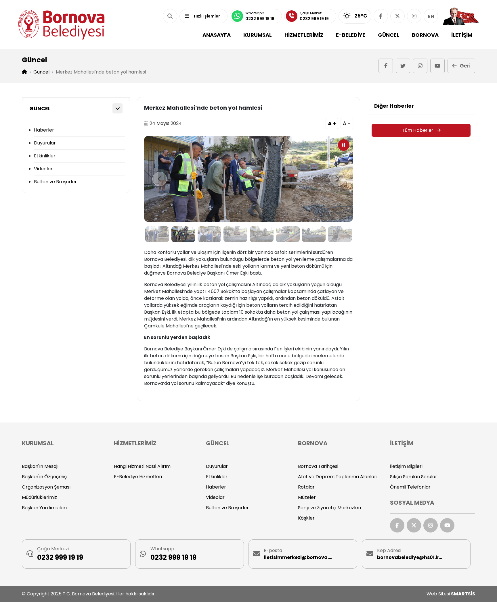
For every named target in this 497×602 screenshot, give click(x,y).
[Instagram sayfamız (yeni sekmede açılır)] (414, 16)
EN (431, 16)
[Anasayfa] (61, 24)
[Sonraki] (337, 179)
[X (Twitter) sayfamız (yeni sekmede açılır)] (397, 16)
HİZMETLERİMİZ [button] (303, 34)
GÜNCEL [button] (388, 34)
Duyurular (45, 143)
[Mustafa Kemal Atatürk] (461, 16)
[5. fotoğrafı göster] (262, 234)
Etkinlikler (45, 156)
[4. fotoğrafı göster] (235, 234)
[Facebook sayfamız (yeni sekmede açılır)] (381, 16)
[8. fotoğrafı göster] (340, 234)
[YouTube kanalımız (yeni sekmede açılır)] (437, 66)
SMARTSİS (463, 594)
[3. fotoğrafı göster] (209, 234)
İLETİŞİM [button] (461, 34)
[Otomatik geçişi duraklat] (343, 145)
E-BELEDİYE (350, 34)
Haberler (44, 130)
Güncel (41, 72)
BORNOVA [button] (425, 34)
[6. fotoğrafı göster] (288, 234)
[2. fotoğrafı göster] (183, 234)
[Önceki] (159, 179)
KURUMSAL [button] (257, 34)
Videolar (43, 168)
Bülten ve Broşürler (55, 181)
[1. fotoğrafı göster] (157, 234)
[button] (170, 16)
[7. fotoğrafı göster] (314, 234)
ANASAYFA (216, 34)
